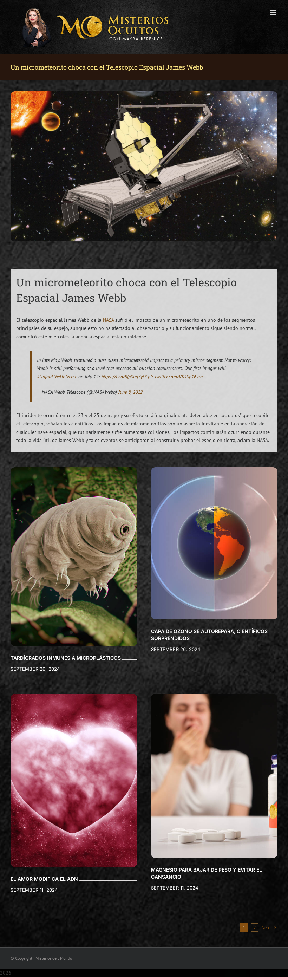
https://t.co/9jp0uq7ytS (123, 376)
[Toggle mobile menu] (273, 12)
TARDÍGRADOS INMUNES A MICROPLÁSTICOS (66, 658)
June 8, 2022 (130, 392)
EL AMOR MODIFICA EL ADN (44, 879)
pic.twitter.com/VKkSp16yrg (175, 376)
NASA (108, 320)
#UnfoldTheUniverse (57, 376)
